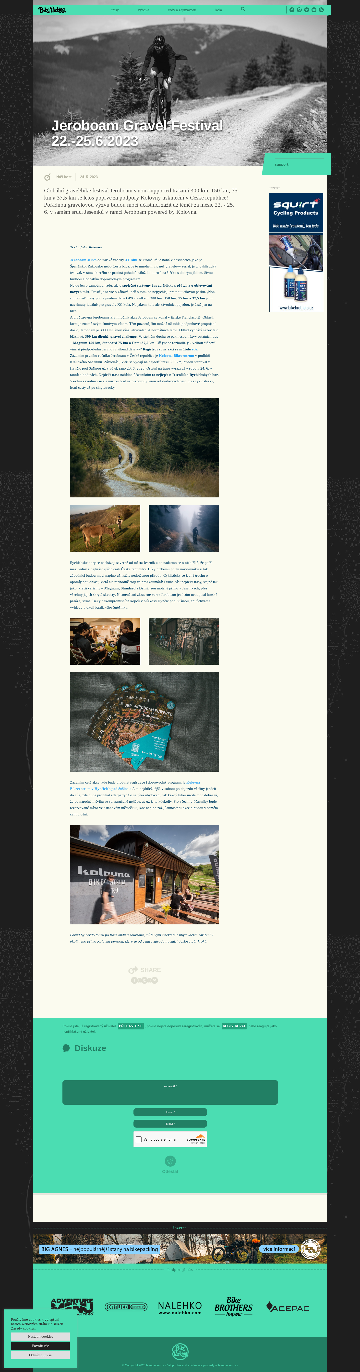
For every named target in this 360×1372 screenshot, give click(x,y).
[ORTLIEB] (126, 1306)
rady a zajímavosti (182, 10)
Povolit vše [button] (40, 1346)
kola (218, 10)
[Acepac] (287, 1306)
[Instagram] (144, 980)
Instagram (299, 9)
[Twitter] (154, 980)
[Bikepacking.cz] (52, 9)
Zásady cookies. (23, 1328)
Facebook (291, 9)
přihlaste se (131, 1026)
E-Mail (314, 9)
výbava (143, 10)
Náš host (64, 177)
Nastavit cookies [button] (40, 1336)
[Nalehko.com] (180, 1306)
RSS (321, 9)
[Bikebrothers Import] (233, 1306)
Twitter (306, 9)
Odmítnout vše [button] (40, 1355)
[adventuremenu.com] (72, 1306)
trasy (115, 10)
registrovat (234, 1026)
